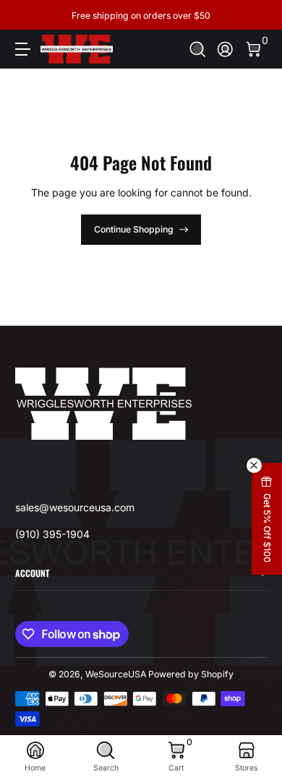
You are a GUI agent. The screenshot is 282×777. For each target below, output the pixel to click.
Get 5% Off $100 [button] (267, 528)
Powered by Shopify (191, 674)
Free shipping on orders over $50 (141, 14)
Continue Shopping (134, 229)
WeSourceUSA (115, 674)
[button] (198, 49)
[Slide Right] (257, 15)
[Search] (198, 49)
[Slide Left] (25, 15)
